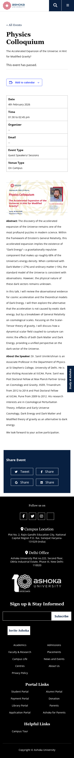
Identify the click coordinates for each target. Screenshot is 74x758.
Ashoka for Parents (54, 712)
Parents (54, 705)
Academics (19, 645)
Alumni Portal (54, 691)
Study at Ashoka (70, 379)
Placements (54, 652)
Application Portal (20, 712)
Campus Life (19, 659)
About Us (54, 666)
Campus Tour (20, 731)
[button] (55, 5)
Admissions (54, 645)
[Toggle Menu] (68, 5)
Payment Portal (20, 698)
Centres (20, 666)
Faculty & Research (19, 652)
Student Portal (20, 691)
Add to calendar (25, 82)
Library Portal (20, 705)
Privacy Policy (20, 673)
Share (49, 471)
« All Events (14, 25)
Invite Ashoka (19, 630)
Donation (54, 698)
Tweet (24, 471)
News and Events (54, 659)
